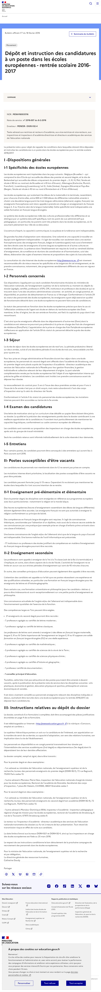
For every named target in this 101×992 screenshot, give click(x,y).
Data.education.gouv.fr (59, 903)
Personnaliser (24, 983)
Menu (97, 3)
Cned (4, 915)
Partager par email (34, 874)
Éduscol (5, 907)
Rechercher (90, 3)
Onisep (4, 911)
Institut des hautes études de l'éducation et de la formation (36, 910)
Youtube (88, 886)
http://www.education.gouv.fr (50, 723)
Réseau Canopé (7, 919)
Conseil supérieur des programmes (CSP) (59, 914)
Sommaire (11, 97)
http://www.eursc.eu (66, 260)
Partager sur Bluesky (20, 874)
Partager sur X (13, 874)
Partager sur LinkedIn (27, 874)
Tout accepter (76, 983)
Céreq (28, 929)
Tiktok (64, 886)
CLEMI (4, 923)
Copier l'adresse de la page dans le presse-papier (40, 874)
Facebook (57, 886)
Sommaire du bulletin (84, 33)
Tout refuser (50, 983)
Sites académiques (32, 925)
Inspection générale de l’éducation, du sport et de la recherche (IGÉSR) (85, 914)
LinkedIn (72, 886)
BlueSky (96, 886)
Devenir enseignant (9, 903)
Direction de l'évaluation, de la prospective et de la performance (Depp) (86, 905)
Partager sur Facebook (6, 874)
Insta (49, 886)
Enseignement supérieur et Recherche (35, 919)
